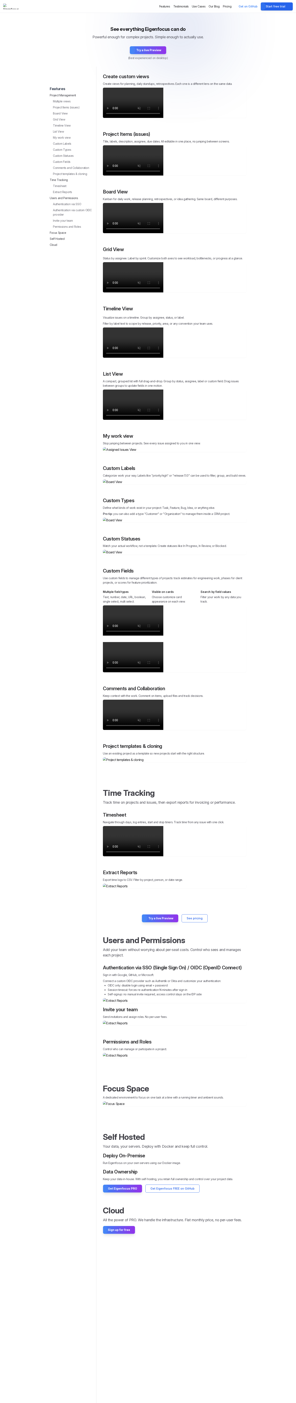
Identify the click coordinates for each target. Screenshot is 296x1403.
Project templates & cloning (70, 174)
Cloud (53, 244)
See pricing (195, 918)
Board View (60, 113)
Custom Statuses (63, 155)
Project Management (63, 95)
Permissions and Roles (67, 226)
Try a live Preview (148, 50)
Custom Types (62, 149)
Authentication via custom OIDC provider (72, 212)
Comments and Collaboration (71, 167)
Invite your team (63, 220)
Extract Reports (62, 192)
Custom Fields (61, 161)
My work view (61, 137)
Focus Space (58, 232)
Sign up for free (119, 1230)
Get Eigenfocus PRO (122, 1188)
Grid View (59, 119)
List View (58, 131)
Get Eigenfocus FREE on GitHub (172, 1188)
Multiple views (61, 101)
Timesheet (59, 186)
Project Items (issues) (66, 107)
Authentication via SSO (67, 204)
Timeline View (62, 125)
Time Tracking (59, 180)
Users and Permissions (64, 198)
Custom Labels (62, 143)
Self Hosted (57, 238)
